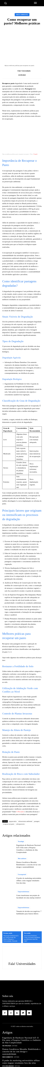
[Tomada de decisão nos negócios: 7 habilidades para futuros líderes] (8, 910)
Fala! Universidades (24, 71)
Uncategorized (22, 874)
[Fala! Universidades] (15, 71)
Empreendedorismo (23, 891)
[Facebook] (4, 1012)
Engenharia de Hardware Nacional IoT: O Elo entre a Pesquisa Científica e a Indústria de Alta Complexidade (21, 1040)
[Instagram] (10, 1012)
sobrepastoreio (20, 824)
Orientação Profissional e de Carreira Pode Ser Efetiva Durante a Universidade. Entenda (11, 938)
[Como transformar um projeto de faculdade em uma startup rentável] (8, 894)
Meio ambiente (22, 14)
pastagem (36, 821)
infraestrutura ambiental (25, 821)
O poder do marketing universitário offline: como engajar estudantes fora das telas (28, 880)
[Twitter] (23, 1012)
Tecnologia (21, 841)
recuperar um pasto (8, 824)
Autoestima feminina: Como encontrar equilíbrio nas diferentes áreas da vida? (32, 938)
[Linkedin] (16, 1012)
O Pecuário (20, 812)
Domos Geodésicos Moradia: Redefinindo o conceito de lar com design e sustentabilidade (28, 864)
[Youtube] (29, 1012)
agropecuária (12, 821)
